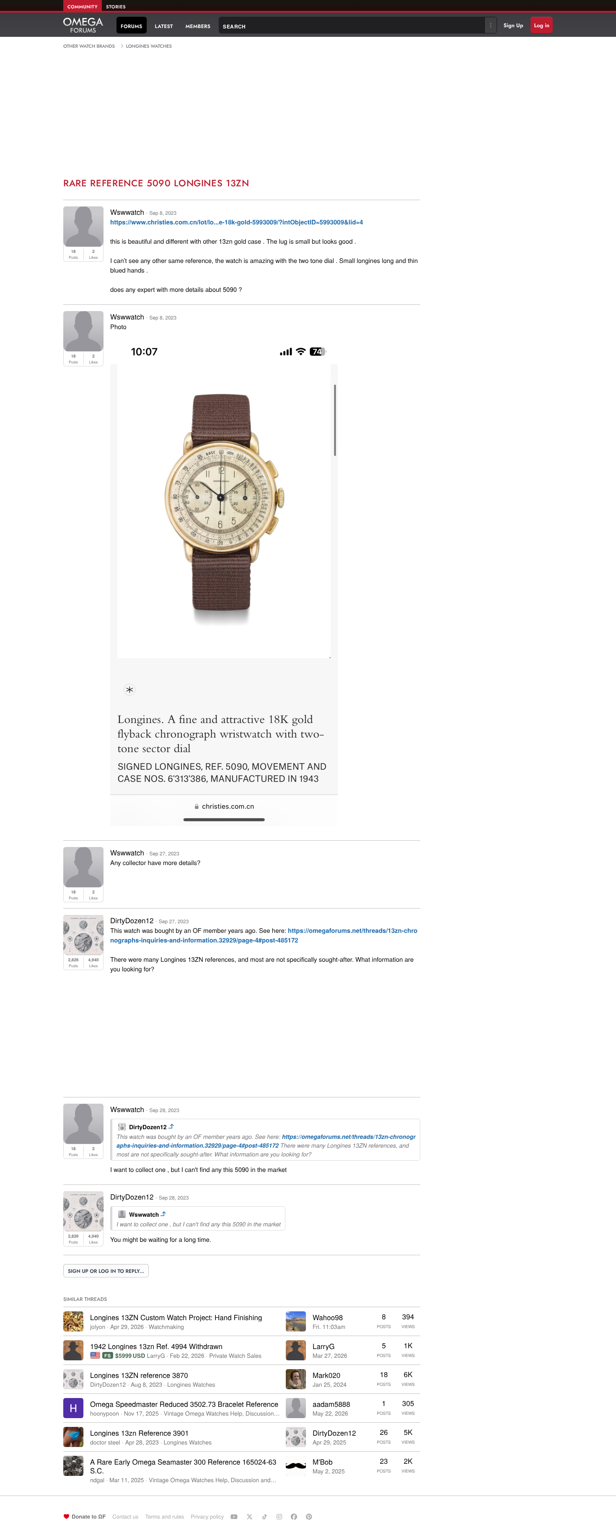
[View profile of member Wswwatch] (83, 244)
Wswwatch (127, 211)
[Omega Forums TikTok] (265, 1516)
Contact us (125, 1516)
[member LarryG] (73, 1350)
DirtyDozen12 (131, 920)
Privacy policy (207, 1516)
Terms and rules (164, 1516)
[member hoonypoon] (73, 1408)
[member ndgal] (73, 1466)
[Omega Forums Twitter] (250, 1516)
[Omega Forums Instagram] (280, 1516)
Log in (541, 25)
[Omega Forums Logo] (83, 25)
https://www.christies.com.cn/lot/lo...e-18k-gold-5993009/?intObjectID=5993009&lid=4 (236, 222)
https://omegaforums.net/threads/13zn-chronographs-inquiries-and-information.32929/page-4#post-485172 (263, 935)
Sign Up (513, 25)
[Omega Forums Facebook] (295, 1516)
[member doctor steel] (73, 1437)
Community (82, 7)
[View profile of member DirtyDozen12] (83, 952)
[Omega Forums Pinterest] (310, 1516)
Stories (116, 7)
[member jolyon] (73, 1321)
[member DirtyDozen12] (73, 1379)
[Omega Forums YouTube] (235, 1516)
